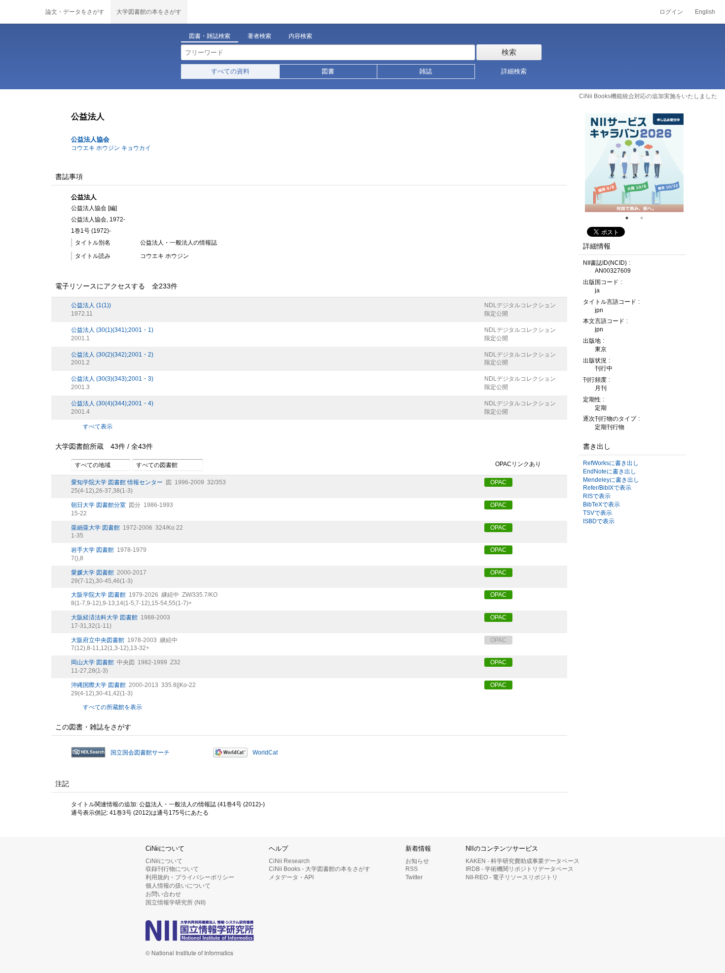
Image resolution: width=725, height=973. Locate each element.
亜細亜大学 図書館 (95, 527)
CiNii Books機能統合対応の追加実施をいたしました (648, 96)
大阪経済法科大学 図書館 (104, 617)
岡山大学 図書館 (92, 662)
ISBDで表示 (599, 521)
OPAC (498, 482)
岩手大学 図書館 (92, 549)
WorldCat (265, 752)
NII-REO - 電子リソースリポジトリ (512, 877)
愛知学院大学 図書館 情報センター (117, 482)
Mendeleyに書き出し (611, 479)
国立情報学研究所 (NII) (175, 902)
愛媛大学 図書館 (92, 572)
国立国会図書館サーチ (140, 752)
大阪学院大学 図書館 (98, 594)
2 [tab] (646, 218)
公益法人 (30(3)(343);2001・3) (112, 378)
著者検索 (259, 36)
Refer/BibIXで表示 (607, 487)
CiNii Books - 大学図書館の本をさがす (319, 868)
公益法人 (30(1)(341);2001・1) (112, 329)
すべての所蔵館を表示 (112, 707)
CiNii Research (289, 861)
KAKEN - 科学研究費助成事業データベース (523, 861)
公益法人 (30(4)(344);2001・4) (112, 403)
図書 (328, 71)
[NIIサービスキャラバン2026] (634, 162)
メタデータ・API (291, 877)
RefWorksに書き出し (611, 463)
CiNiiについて (163, 861)
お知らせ (417, 861)
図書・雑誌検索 (209, 36)
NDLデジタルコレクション (520, 305)
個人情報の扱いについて (178, 885)
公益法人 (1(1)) (91, 305)
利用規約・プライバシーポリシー (189, 877)
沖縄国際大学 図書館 (98, 685)
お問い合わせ (163, 894)
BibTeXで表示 (601, 504)
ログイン (671, 11)
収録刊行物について (172, 868)
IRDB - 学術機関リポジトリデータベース (520, 868)
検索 (509, 52)
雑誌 (425, 71)
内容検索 (300, 36)
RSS (411, 868)
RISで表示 (597, 496)
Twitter (414, 877)
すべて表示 (97, 426)
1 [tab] (631, 218)
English (705, 11)
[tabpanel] (634, 162)
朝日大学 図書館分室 (98, 505)
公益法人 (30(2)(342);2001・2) (112, 354)
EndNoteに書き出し (609, 471)
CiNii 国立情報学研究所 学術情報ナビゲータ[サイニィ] (19, 12)
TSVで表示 (597, 512)
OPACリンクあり (518, 464)
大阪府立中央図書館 (97, 640)
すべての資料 (230, 71)
